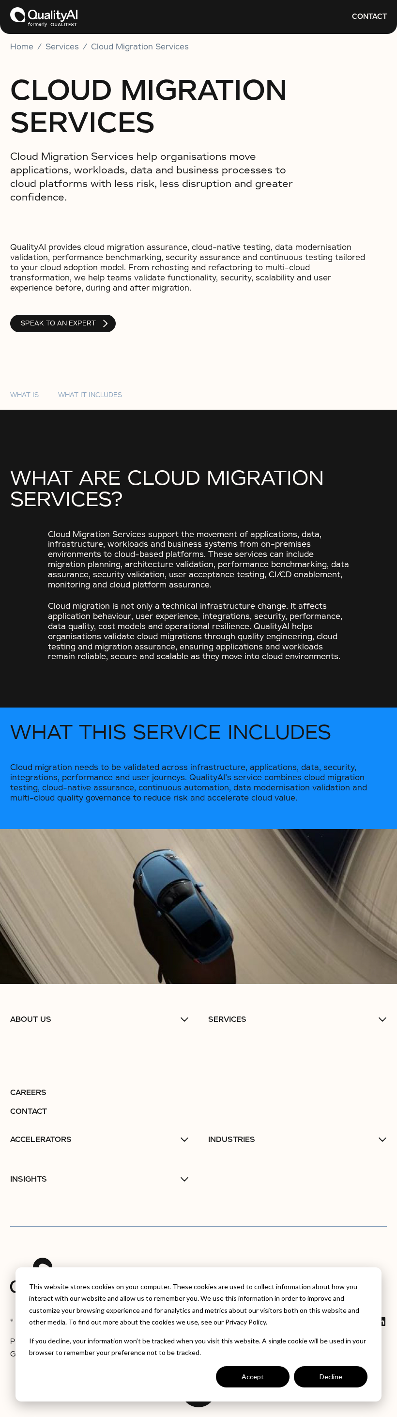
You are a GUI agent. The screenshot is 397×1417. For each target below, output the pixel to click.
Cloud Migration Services (140, 47)
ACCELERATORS (41, 1139)
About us (30, 1019)
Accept (253, 1376)
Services (227, 1019)
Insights (28, 1179)
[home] (43, 17)
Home (21, 47)
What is (24, 395)
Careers (28, 1092)
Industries (231, 1139)
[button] (99, 1019)
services (62, 47)
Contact (369, 16)
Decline (331, 1376)
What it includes (90, 395)
